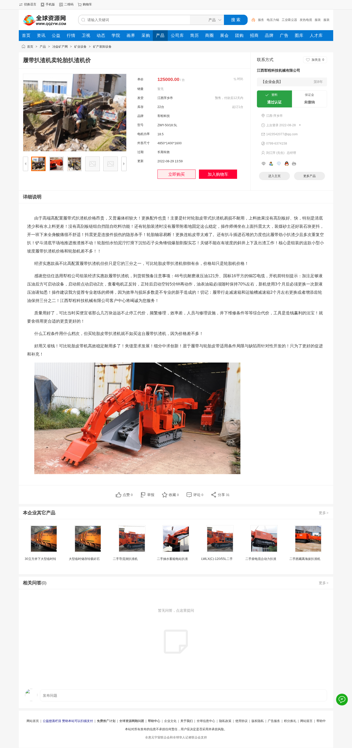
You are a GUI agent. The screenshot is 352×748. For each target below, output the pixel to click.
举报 (150, 495)
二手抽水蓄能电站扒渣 (172, 559)
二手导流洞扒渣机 (125, 559)
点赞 (128, 495)
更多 (324, 513)
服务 (261, 20)
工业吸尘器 (289, 20)
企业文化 (170, 721)
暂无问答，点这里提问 (176, 610)
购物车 (87, 4)
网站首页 (33, 721)
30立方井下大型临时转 (40, 559)
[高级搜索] (251, 20)
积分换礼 (290, 721)
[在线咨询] (342, 699)
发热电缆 (306, 20)
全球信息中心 (206, 721)
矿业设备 (80, 46)
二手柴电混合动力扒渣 (260, 559)
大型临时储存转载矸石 (84, 559)
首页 (30, 46)
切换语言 (30, 4)
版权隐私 (258, 721)
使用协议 (241, 721)
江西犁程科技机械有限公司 (278, 70)
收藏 (174, 495)
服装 (318, 20)
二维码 (68, 4)
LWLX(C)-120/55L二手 (217, 559)
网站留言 (306, 721)
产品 (43, 46)
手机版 (50, 4)
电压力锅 (273, 20)
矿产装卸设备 (102, 46)
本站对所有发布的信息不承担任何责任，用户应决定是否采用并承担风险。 (176, 729)
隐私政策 (225, 721)
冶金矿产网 (60, 46)
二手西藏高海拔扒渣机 (304, 559)
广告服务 (274, 721)
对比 (240, 79)
